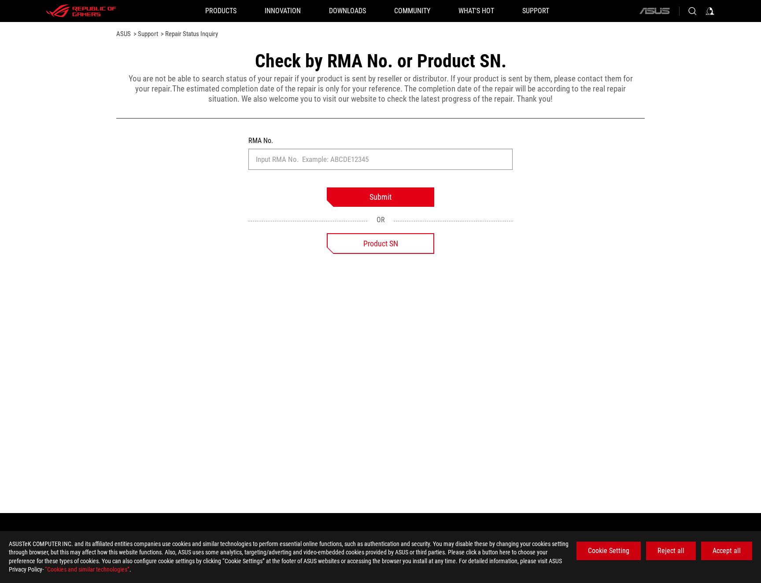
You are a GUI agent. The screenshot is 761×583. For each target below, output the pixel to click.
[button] (220, 11)
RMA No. (260, 140)
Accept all (727, 550)
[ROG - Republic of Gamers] (81, 11)
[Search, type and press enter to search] (692, 11)
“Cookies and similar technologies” (87, 569)
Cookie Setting (608, 550)
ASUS (123, 34)
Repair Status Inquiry (191, 34)
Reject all (671, 550)
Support (147, 34)
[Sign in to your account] (710, 11)
